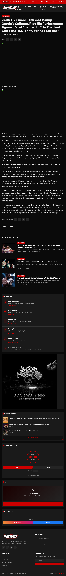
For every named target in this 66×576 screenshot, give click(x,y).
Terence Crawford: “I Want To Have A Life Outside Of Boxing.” (39, 278)
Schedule (28, 6)
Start (18, 467)
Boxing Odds (5, 559)
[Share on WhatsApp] (15, 39)
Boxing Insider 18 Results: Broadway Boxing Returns (23, 430)
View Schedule (12, 305)
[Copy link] (19, 39)
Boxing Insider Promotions (18, 7)
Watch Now (11, 314)
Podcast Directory (52, 7)
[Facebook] (15, 547)
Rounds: (30, 471)
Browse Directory (12, 333)
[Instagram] (7, 547)
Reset (48, 467)
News (9, 6)
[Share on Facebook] (11, 39)
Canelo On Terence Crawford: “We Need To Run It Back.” (37, 262)
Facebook (48, 522)
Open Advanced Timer (33, 475)
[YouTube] (11, 547)
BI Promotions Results (8, 556)
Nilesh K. (61, 573)
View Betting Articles (13, 323)
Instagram (18, 522)
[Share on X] (7, 39)
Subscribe (49, 564)
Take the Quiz (33, 504)
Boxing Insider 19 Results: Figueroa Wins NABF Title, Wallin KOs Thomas (29, 424)
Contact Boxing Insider (41, 546)
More (60, 6)
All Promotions (33, 438)
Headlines (4, 565)
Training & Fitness (43, 7)
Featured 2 (6, 16)
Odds (35, 6)
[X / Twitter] (3, 547)
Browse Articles (12, 342)
